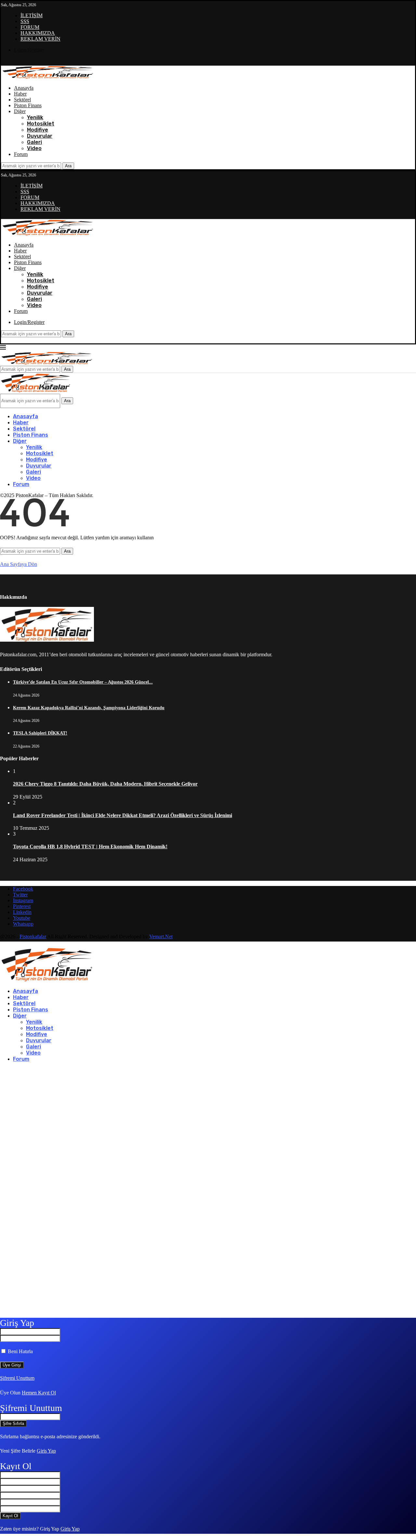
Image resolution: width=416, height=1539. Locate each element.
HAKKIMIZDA (37, 33)
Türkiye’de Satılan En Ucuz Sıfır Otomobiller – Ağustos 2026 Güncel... (83, 682)
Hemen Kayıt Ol (39, 1392)
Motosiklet (40, 124)
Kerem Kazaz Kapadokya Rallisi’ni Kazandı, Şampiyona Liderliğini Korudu (88, 707)
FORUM (29, 27)
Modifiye (37, 130)
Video (34, 148)
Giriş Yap (46, 1451)
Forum (21, 154)
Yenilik (35, 117)
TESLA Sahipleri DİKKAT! (40, 733)
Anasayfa (23, 88)
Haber (20, 93)
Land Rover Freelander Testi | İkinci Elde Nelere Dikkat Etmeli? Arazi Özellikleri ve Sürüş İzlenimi (122, 815)
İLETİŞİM (31, 15)
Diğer (20, 111)
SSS (24, 21)
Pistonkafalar (33, 936)
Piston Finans (28, 105)
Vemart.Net (161, 936)
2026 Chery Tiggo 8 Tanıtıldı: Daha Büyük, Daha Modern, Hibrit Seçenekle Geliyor (105, 784)
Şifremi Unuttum (17, 1378)
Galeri (34, 142)
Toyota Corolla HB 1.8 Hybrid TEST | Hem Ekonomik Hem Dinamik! (90, 846)
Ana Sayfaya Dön (18, 564)
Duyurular (39, 136)
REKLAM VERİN (40, 39)
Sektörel (22, 99)
